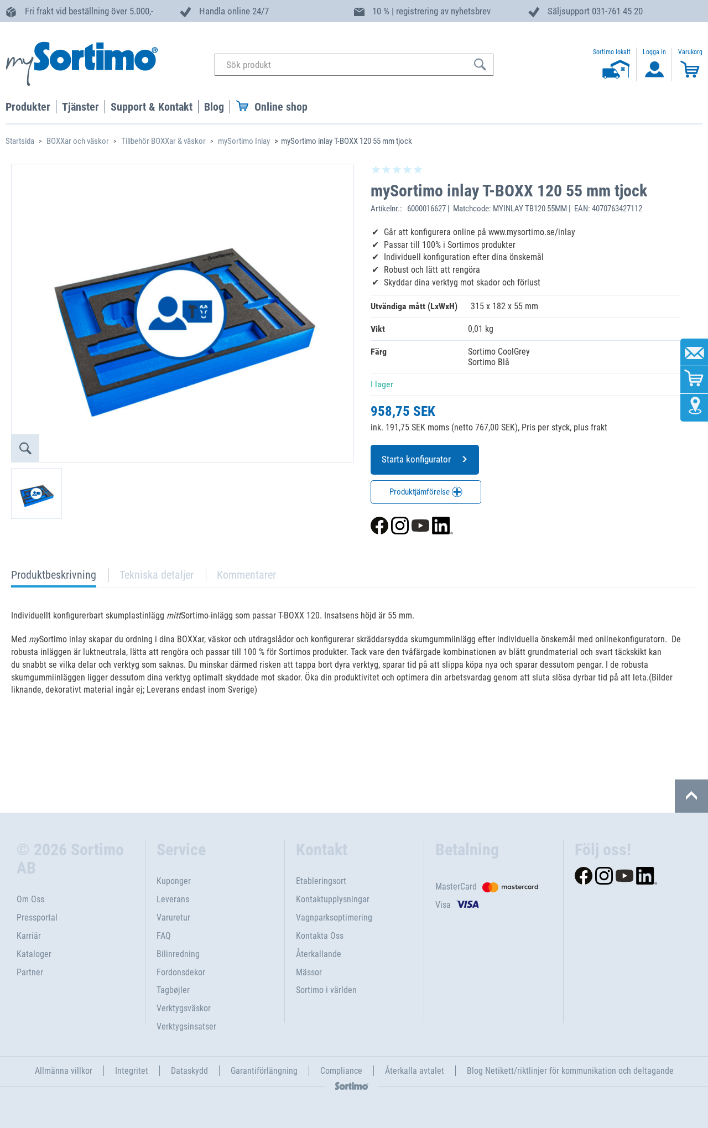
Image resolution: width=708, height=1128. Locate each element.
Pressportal (37, 917)
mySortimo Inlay (244, 141)
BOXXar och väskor (77, 141)
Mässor (309, 972)
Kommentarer (246, 574)
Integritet (131, 1070)
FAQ (164, 936)
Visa (443, 905)
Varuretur (173, 917)
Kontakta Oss (319, 936)
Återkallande (318, 954)
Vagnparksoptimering (334, 917)
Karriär (29, 936)
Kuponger (174, 881)
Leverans (173, 899)
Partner (30, 972)
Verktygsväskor (184, 1008)
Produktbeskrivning (53, 578)
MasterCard (456, 886)
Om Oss (30, 899)
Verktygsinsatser (186, 1026)
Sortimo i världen (326, 990)
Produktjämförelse (420, 492)
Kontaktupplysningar (332, 899)
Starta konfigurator (416, 459)
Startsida (20, 141)
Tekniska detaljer (156, 574)
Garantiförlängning (264, 1070)
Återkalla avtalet (414, 1070)
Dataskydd (189, 1070)
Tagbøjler (173, 990)
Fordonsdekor (181, 972)
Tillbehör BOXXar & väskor (163, 141)
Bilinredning (178, 954)
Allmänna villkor (63, 1070)
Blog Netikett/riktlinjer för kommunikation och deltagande (570, 1070)
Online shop (281, 106)
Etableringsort (321, 881)
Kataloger (34, 954)
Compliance (341, 1070)
